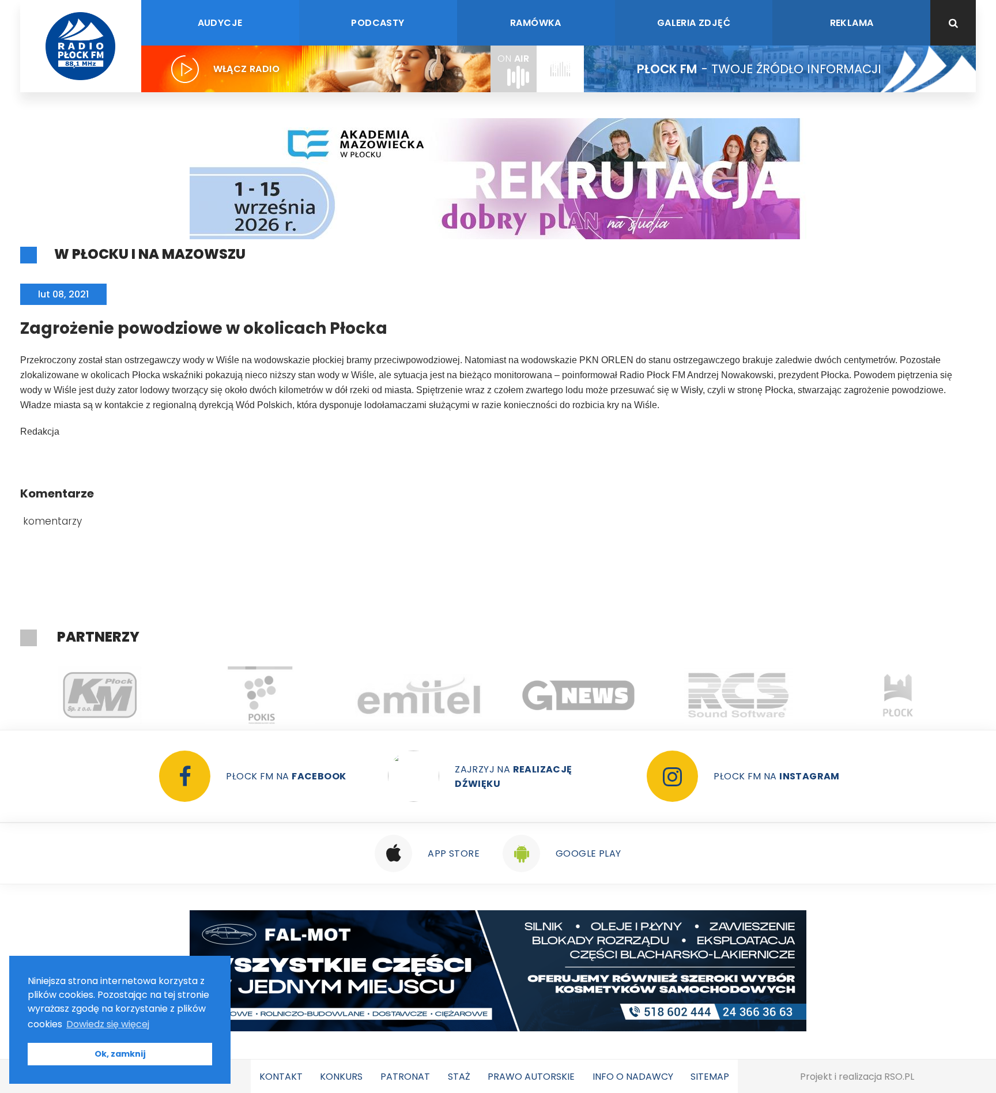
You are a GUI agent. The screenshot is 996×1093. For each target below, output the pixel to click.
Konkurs (341, 1076)
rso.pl (899, 1076)
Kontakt (281, 1076)
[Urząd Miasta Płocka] (898, 695)
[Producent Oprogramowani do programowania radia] (738, 695)
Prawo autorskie (531, 1076)
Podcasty (377, 22)
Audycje (220, 22)
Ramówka (535, 22)
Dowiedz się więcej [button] (107, 1024)
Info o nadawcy (633, 1076)
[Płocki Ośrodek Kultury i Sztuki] (259, 695)
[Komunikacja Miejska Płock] (100, 695)
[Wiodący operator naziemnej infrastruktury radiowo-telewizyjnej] (419, 695)
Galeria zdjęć (693, 22)
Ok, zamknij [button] (120, 1054)
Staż (459, 1076)
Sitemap (710, 1076)
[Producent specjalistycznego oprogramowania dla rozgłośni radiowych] (579, 695)
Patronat (405, 1076)
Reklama (852, 22)
